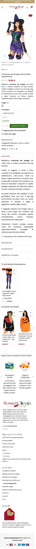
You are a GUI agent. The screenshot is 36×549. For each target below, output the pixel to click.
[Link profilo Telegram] (16, 149)
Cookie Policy (6, 456)
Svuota (5, 117)
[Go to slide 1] (16, 57)
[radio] (2, 105)
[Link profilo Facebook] (7, 149)
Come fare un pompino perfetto (12, 437)
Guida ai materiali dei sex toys (12, 490)
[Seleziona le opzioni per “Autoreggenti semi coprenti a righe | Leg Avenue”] (14, 270)
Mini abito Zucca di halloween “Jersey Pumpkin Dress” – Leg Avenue (25, 337)
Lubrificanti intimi (7, 447)
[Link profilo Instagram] (6, 429)
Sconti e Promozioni (8, 444)
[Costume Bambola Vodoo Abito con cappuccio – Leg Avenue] (9, 321)
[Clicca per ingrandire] (5, 56)
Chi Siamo (5, 493)
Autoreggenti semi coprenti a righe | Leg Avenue (9, 293)
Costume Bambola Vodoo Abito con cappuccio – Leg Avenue (9, 338)
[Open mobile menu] (2, 7)
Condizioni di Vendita (9, 471)
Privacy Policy (6, 453)
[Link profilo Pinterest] (12, 149)
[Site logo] (16, 7)
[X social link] (9, 149)
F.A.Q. (4, 499)
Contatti (5, 496)
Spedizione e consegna (9, 477)
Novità (4, 450)
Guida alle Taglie (7, 487)
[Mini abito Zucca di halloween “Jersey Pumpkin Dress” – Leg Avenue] (25, 321)
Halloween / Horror (17, 143)
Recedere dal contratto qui (11, 480)
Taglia (3, 103)
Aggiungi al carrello (19, 126)
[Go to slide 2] (18, 57)
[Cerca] (27, 7)
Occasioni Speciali (15, 62)
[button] (3, 36)
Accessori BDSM (7, 441)
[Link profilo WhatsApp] (14, 149)
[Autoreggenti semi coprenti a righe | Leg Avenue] (9, 279)
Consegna (5, 109)
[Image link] (17, 404)
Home (3, 62)
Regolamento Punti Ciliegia (11, 474)
